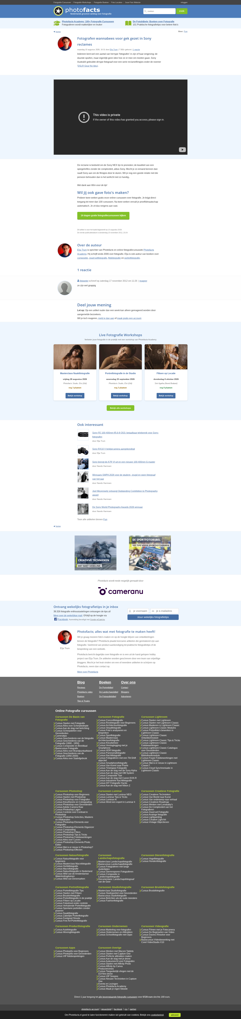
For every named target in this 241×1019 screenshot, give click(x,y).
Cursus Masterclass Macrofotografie (73, 863)
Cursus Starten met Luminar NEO (114, 794)
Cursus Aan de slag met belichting (72, 728)
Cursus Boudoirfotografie (67, 895)
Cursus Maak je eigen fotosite (113, 989)
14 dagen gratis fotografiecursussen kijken (103, 215)
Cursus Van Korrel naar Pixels (113, 765)
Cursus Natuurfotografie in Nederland (73, 871)
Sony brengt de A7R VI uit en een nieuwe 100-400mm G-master (123, 462)
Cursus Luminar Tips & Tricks (112, 797)
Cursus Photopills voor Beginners (72, 951)
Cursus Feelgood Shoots (67, 918)
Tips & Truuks (83, 701)
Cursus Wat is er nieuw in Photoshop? (74, 847)
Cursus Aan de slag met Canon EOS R (117, 778)
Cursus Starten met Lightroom (156, 720)
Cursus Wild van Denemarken (70, 879)
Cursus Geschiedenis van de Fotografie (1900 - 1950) (69, 742)
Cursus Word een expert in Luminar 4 (116, 802)
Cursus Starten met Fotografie (70, 723)
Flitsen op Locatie (166, 373)
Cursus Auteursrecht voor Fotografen (116, 961)
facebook (118, 1009)
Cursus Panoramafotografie (112, 753)
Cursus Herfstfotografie (66, 866)
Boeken (80, 696)
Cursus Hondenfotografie (153, 861)
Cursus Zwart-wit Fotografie (155, 812)
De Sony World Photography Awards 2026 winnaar (117, 507)
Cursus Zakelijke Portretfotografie (71, 916)
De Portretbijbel (106, 687)
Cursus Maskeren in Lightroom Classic (160, 725)
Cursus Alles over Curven (68, 839)
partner (133, 1009)
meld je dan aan (106, 318)
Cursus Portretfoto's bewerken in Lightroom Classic (157, 731)
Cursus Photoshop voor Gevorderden (73, 804)
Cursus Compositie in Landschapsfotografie (109, 875)
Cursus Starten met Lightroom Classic (160, 723)
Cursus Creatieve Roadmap (155, 802)
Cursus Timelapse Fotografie (112, 768)
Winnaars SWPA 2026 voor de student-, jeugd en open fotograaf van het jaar (123, 477)
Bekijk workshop (75, 396)
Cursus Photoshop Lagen (68, 809)
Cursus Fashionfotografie (110, 900)
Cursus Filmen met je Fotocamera (158, 929)
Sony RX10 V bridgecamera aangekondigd (113, 449)
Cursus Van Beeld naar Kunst (156, 797)
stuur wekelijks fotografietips (153, 617)
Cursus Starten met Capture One (114, 953)
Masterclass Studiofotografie (112, 890)
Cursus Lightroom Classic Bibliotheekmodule (154, 754)
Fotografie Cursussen (62, 2)
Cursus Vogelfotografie (152, 858)
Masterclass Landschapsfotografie (115, 861)
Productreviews (106, 969)
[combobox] (159, 11)
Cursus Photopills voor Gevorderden (73, 953)
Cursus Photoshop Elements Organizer (74, 827)
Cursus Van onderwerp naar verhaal (159, 799)
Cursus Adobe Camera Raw (69, 807)
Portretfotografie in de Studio (120, 373)
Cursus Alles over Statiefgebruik (71, 758)
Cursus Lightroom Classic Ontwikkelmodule (154, 736)
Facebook (63, 619)
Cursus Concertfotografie (110, 720)
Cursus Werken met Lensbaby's (157, 804)
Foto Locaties (116, 2)
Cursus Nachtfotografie (109, 755)
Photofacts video (84, 692)
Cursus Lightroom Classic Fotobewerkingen (154, 744)
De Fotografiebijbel (107, 696)
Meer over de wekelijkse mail (68, 615)
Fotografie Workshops (82, 2)
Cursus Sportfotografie (109, 735)
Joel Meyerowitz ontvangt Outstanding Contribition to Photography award (125, 493)
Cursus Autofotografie (66, 929)
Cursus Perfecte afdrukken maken (115, 956)
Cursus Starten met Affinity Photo (114, 964)
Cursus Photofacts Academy (112, 986)
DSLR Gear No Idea (88, 66)
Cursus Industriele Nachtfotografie (115, 780)
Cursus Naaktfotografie (66, 913)
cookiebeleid (157, 1015)
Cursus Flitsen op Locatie (68, 900)
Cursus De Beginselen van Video (157, 932)
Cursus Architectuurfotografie (112, 725)
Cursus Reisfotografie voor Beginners (116, 723)
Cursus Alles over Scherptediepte (71, 726)
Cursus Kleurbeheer (108, 743)
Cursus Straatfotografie (109, 728)
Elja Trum (114, 50)
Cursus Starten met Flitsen (68, 893)
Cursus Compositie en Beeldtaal (71, 746)
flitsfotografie (114, 258)
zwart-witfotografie (98, 258)
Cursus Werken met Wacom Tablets (115, 951)
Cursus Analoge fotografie (154, 814)
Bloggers (125, 692)
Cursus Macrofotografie (66, 869)
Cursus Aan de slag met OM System (116, 773)
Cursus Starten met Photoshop (70, 797)
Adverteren (126, 696)
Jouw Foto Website (132, 2)
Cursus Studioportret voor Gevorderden (117, 893)
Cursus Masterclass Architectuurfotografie (108, 739)
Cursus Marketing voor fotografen (114, 929)
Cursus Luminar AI (107, 799)
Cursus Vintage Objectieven (155, 822)
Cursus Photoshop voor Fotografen (72, 799)
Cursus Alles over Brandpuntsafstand (73, 751)
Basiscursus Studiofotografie (112, 895)
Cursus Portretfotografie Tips (69, 890)
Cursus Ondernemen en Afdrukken (115, 932)
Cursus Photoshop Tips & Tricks (71, 834)
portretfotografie (132, 258)
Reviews (81, 687)
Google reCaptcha (97, 620)
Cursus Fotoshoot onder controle (71, 903)
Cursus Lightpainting (151, 817)
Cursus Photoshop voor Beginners (72, 794)
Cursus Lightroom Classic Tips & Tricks (160, 740)
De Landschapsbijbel (108, 692)
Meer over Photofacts (87, 672)
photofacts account (90, 1009)
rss (126, 1009)
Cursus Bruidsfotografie (153, 890)
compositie (82, 258)
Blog (81, 682)
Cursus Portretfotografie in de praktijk (73, 898)
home (58, 32)
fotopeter (84, 281)
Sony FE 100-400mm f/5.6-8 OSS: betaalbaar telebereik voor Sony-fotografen (125, 435)
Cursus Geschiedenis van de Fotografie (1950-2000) (69, 754)
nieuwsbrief (106, 1009)
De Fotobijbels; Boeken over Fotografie (153, 21)
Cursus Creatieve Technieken (156, 794)
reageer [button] (143, 281)
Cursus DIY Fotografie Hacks (112, 783)
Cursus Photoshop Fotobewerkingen (73, 837)
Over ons (128, 682)
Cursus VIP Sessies (108, 976)
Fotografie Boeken (101, 2)
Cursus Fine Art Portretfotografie (71, 921)
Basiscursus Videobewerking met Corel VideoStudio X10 (157, 941)
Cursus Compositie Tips (110, 775)
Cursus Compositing (65, 829)
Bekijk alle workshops (120, 408)
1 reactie (136, 50)
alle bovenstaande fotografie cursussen (117, 997)
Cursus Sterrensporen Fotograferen (115, 871)
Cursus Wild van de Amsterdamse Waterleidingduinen (72, 875)
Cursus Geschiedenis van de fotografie (74, 738)
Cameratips (61, 736)
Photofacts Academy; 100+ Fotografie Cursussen (88, 21)
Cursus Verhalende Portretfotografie (73, 905)
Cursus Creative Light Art (153, 819)
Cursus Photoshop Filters (67, 832)
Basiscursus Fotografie (66, 748)
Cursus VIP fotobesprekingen (69, 956)
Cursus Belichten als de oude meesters (117, 898)
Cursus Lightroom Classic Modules (158, 728)
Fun (185, 31)
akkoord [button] (174, 1015)
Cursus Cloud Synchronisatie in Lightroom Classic (157, 769)
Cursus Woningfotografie (67, 932)
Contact (124, 687)
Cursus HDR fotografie (109, 750)
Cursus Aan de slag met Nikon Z (114, 785)
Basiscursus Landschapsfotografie (115, 864)
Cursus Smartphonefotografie (112, 763)
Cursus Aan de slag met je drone (114, 958)
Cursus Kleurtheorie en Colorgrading (73, 802)
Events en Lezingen (108, 984)
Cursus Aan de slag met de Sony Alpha (117, 770)
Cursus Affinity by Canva (110, 966)
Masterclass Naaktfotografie (75, 373)
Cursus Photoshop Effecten (68, 850)
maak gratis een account (129, 318)
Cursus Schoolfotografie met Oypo (115, 934)
